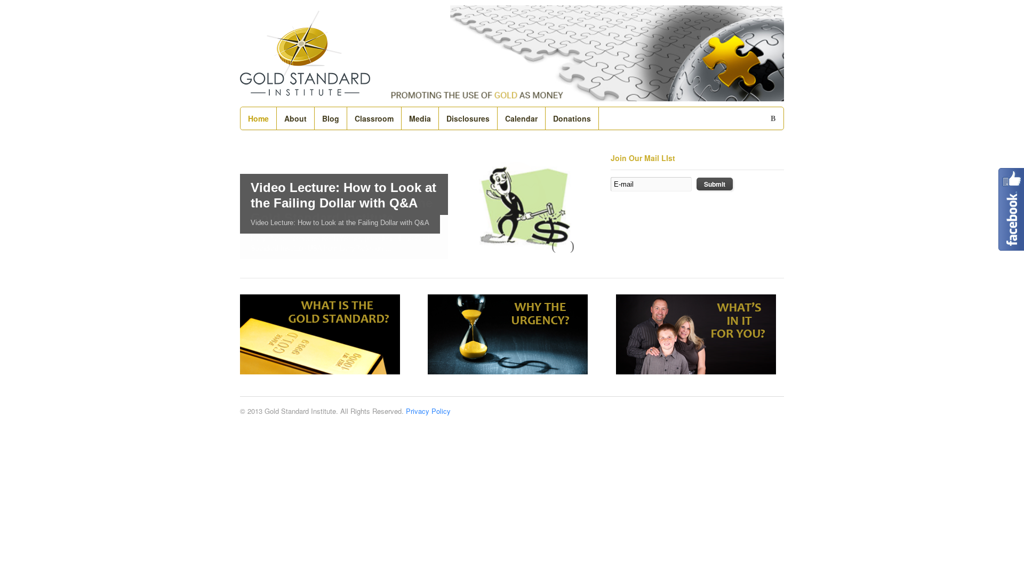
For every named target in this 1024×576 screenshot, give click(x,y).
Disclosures (468, 118)
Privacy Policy (428, 411)
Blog (330, 118)
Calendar (521, 118)
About (295, 118)
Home (258, 118)
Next (577, 246)
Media (420, 118)
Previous (558, 246)
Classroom (374, 118)
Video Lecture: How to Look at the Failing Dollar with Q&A (343, 195)
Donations (572, 118)
